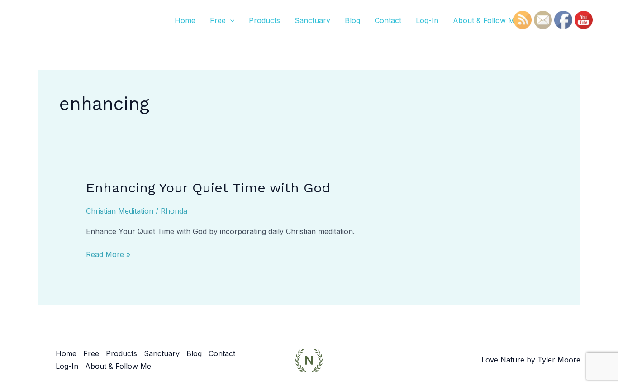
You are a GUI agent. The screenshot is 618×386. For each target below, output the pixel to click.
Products (264, 20)
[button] (230, 20)
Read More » (108, 253)
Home (185, 20)
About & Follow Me (486, 20)
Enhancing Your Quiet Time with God (208, 187)
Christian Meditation (119, 210)
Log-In (427, 20)
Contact (388, 20)
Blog (352, 20)
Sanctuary (312, 20)
